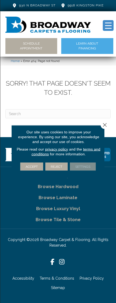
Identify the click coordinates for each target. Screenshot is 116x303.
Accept (32, 166)
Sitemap (58, 288)
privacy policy (56, 149)
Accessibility (23, 278)
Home (15, 61)
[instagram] (62, 262)
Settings (82, 166)
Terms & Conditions (57, 278)
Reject (56, 166)
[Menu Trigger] (108, 25)
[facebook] (52, 262)
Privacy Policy (92, 278)
